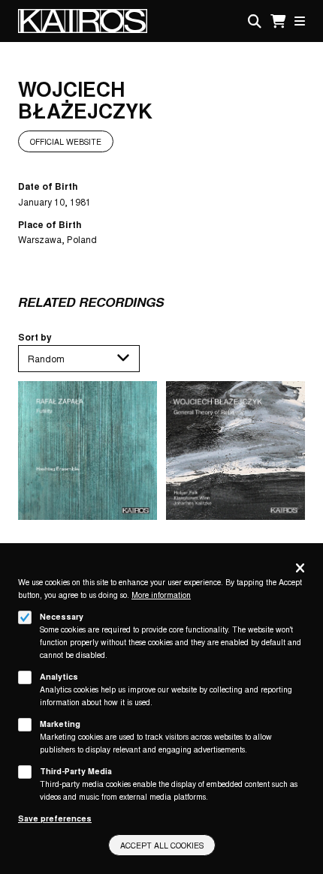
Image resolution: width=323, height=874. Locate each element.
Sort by (35, 337)
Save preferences (55, 818)
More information (161, 594)
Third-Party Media (76, 770)
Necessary (61, 616)
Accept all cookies (162, 845)
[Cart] (277, 21)
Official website (65, 141)
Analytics (59, 676)
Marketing (60, 723)
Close (300, 569)
